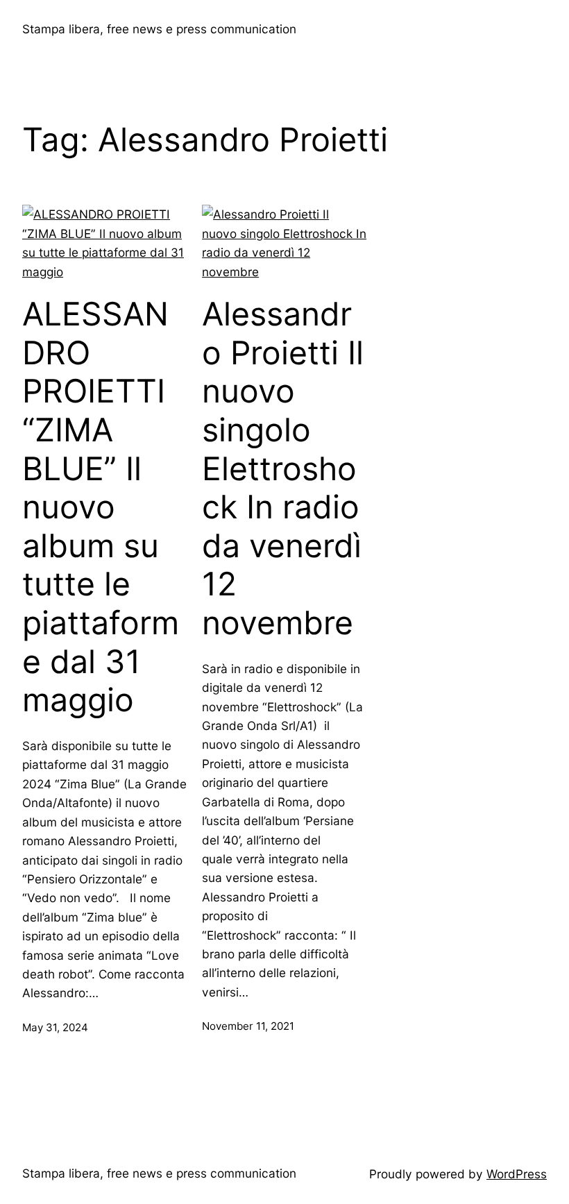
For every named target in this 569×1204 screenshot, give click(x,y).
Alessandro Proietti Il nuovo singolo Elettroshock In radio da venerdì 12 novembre (283, 468)
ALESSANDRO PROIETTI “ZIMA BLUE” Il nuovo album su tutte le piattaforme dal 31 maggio (100, 507)
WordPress (516, 1174)
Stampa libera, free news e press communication (159, 29)
